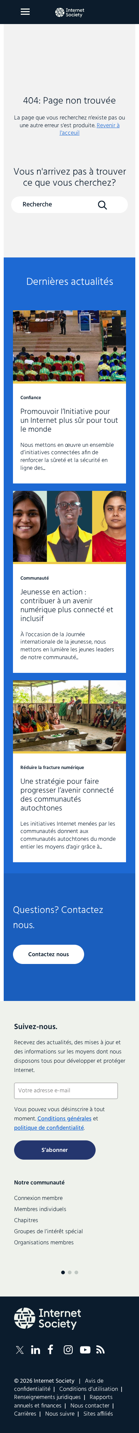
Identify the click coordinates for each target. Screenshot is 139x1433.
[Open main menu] (25, 11)
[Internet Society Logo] (47, 1319)
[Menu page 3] (76, 1272)
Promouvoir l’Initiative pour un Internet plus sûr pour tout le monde (69, 396)
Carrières (25, 1414)
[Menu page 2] (70, 1272)
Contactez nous (48, 955)
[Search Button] (102, 205)
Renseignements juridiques (47, 1397)
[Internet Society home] (69, 12)
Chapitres (26, 1220)
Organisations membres (44, 1243)
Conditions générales (64, 1119)
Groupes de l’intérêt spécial (48, 1232)
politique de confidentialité (49, 1128)
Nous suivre (60, 1414)
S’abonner (55, 1150)
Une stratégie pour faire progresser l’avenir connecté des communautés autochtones (69, 771)
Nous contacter (89, 1406)
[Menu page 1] (63, 1272)
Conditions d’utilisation (88, 1389)
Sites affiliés (98, 1414)
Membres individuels (40, 1209)
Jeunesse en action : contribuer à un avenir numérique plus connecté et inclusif (69, 582)
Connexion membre (38, 1198)
